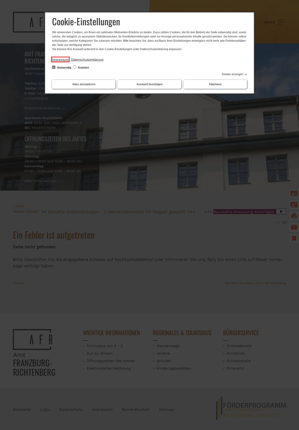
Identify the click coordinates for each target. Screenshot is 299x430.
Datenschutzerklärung (87, 59)
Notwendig (64, 67)
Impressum (60, 59)
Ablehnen (215, 84)
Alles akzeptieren (83, 84)
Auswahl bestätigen (149, 84)
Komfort (83, 67)
